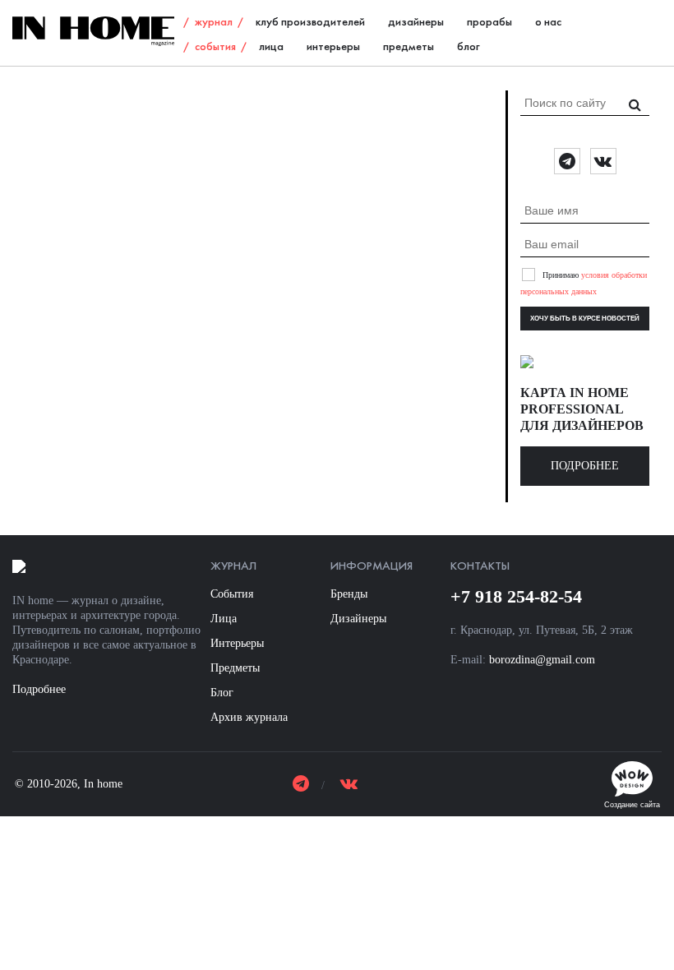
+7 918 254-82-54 (516, 596)
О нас (548, 22)
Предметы (408, 47)
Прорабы (489, 22)
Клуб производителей (310, 22)
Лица (271, 47)
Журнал (214, 22)
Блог (468, 47)
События (215, 47)
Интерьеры (333, 47)
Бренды (348, 594)
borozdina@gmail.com (542, 660)
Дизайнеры (416, 22)
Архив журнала (249, 717)
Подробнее (585, 466)
